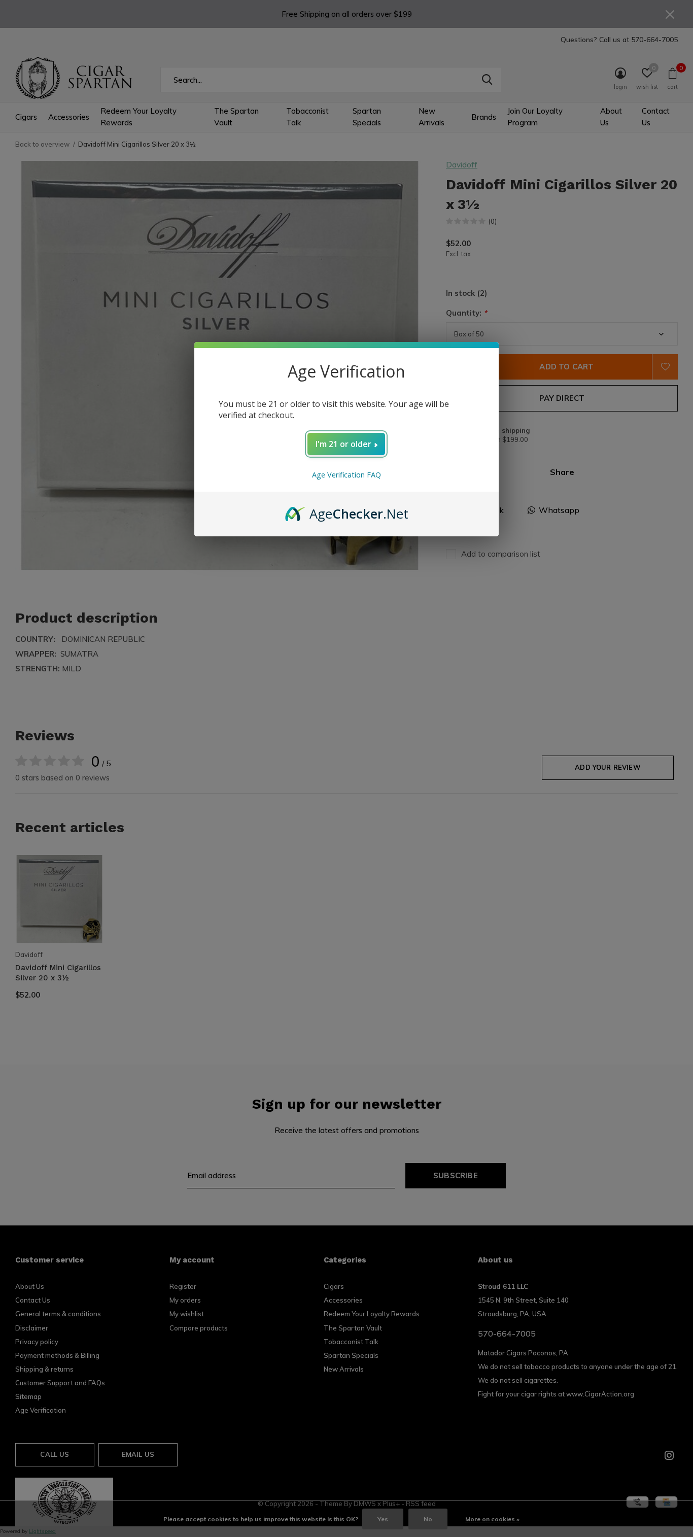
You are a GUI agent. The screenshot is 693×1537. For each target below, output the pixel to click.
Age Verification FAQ (346, 475)
